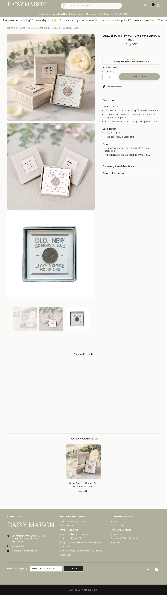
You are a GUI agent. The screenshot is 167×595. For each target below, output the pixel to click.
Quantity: (106, 71)
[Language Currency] (158, 5)
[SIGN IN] (145, 5)
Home (10, 28)
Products (20, 28)
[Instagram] (156, 569)
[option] (25, 319)
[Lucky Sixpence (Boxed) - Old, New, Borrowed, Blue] (83, 461)
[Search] (91, 6)
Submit (73, 568)
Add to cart (139, 76)
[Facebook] (148, 569)
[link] (24, 411)
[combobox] (93, 6)
